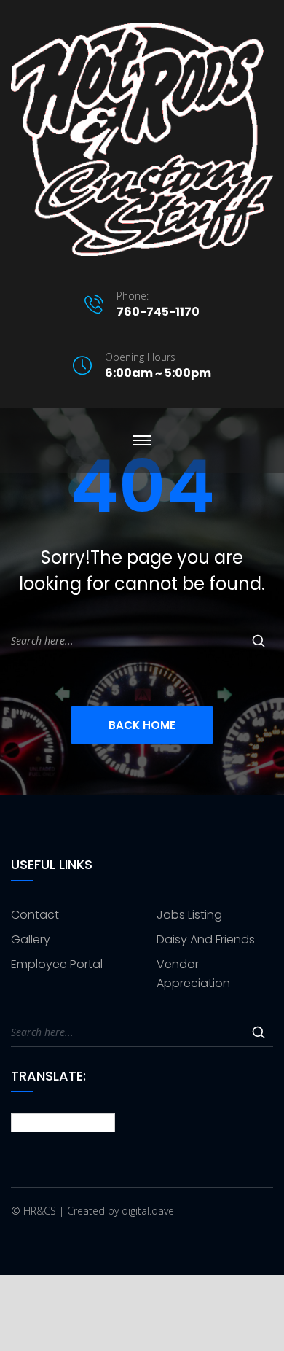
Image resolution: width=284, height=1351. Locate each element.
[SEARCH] (258, 640)
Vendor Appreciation (193, 974)
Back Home (142, 725)
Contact (35, 914)
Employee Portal (57, 964)
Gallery (30, 939)
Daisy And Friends (206, 939)
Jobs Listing (189, 914)
